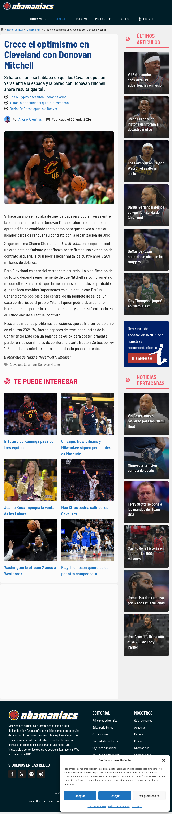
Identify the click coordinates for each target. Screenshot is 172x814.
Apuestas (139, 727)
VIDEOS (125, 19)
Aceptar (80, 796)
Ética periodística (102, 727)
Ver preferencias (149, 796)
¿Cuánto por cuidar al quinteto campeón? (40, 102)
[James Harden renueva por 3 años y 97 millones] (146, 591)
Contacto (139, 741)
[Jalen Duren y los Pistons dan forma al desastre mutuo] (146, 117)
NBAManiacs (0, 30)
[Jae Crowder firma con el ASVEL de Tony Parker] (146, 635)
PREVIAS (81, 19)
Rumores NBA (15, 29)
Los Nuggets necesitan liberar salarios (38, 96)
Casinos (138, 734)
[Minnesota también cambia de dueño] (146, 458)
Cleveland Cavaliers (23, 364)
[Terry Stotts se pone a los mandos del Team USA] (146, 502)
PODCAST (147, 19)
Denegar (115, 796)
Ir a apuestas (142, 357)
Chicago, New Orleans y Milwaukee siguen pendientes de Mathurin (86, 447)
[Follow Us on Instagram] (31, 774)
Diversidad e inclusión (105, 741)
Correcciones (100, 734)
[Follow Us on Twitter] (22, 774)
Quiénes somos (143, 720)
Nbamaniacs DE (143, 748)
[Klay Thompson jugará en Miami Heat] (146, 294)
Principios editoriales (104, 720)
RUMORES (62, 19)
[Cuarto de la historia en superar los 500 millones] (146, 546)
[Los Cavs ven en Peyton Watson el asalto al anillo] (146, 161)
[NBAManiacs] (29, 6)
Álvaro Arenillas (30, 119)
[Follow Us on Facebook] (12, 774)
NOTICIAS (36, 19)
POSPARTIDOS (104, 19)
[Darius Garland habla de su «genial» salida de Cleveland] (146, 205)
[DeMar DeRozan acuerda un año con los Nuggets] (146, 250)
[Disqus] (59, 641)
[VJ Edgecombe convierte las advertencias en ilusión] (146, 73)
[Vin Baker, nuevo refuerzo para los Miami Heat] (146, 414)
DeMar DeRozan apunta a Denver (33, 108)
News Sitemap (37, 801)
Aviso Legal (55, 801)
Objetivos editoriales (104, 748)
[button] (164, 760)
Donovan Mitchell (49, 364)
